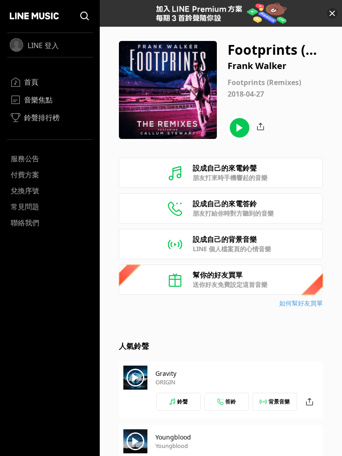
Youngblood (173, 437)
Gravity (165, 373)
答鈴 (230, 401)
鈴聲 (182, 401)
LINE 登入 (43, 45)
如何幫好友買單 (301, 303)
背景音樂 (279, 401)
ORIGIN (165, 382)
